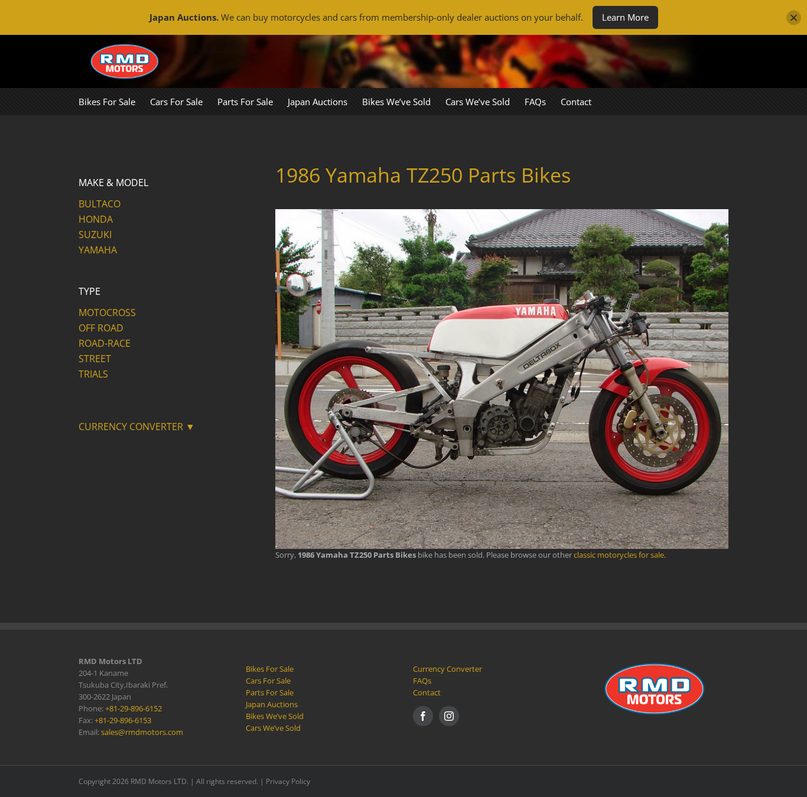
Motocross (107, 312)
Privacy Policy (288, 781)
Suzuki (95, 234)
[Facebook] (423, 716)
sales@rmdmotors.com (142, 732)
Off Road (101, 327)
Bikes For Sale (270, 668)
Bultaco (100, 203)
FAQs (422, 680)
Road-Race (105, 343)
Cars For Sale (268, 680)
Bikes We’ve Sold (275, 716)
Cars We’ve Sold (273, 728)
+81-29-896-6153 (123, 720)
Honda (96, 219)
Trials (93, 373)
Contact (427, 692)
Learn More (625, 17)
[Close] (793, 17)
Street (95, 358)
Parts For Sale (270, 692)
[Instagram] (449, 716)
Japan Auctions (272, 704)
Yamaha (98, 249)
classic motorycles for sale (619, 554)
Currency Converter (447, 668)
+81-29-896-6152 (133, 708)
